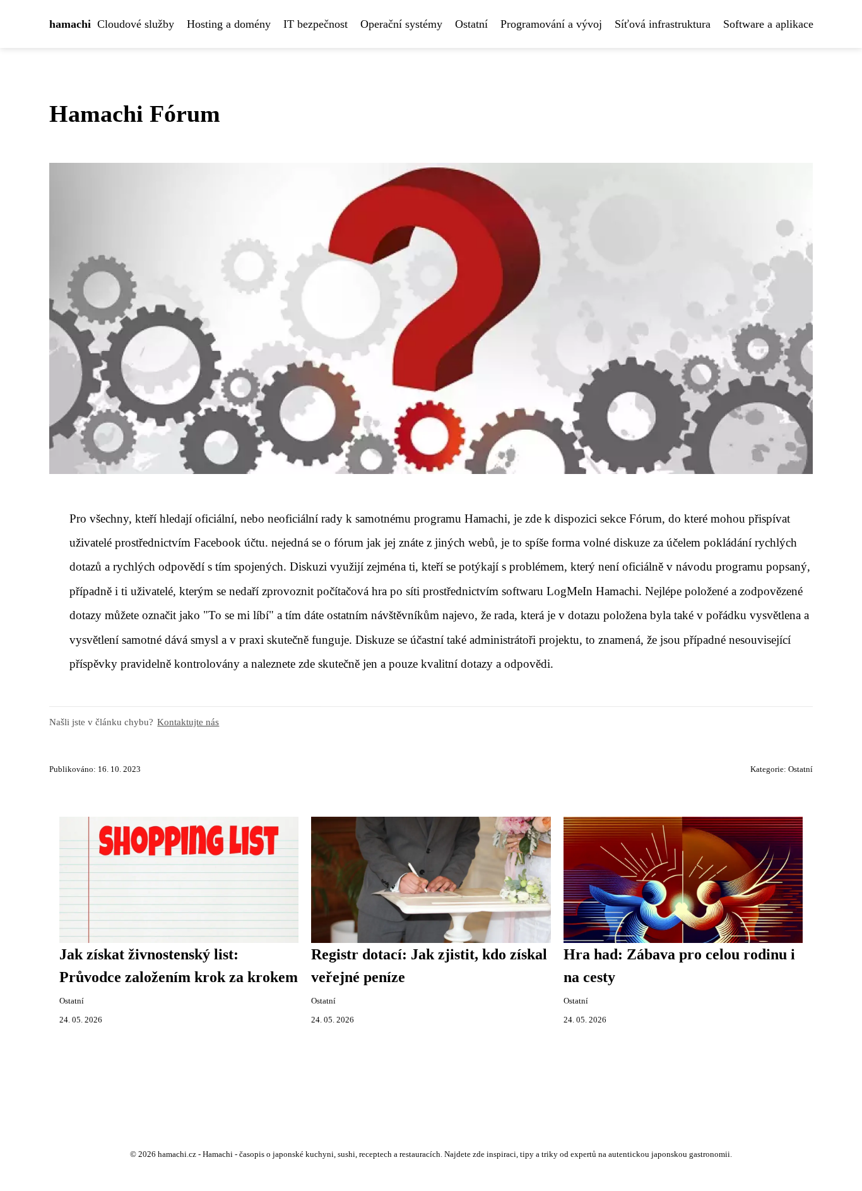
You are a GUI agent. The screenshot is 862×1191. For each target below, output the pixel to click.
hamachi (70, 24)
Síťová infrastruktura (663, 24)
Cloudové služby (135, 24)
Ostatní (471, 24)
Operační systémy (401, 24)
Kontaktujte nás (188, 721)
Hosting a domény (229, 24)
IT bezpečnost (315, 24)
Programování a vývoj (551, 24)
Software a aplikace (768, 24)
